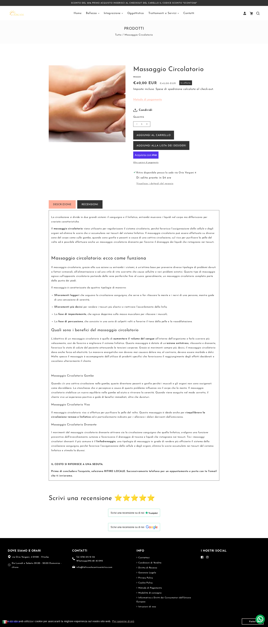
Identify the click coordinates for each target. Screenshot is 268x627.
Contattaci (144, 558)
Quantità (138, 117)
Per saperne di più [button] (123, 621)
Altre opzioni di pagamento (146, 162)
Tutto (118, 35)
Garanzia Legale (147, 573)
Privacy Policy (145, 578)
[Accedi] (244, 13)
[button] (251, 13)
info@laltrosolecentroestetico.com (94, 567)
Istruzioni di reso (147, 607)
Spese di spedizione (169, 89)
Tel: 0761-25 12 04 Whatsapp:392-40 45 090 (89, 559)
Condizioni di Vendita (149, 563)
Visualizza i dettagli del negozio (154, 184)
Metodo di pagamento (147, 99)
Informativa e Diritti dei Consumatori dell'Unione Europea (163, 600)
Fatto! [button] (252, 621)
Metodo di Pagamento (150, 588)
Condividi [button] (145, 110)
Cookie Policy (145, 583)
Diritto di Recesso (147, 568)
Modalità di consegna (149, 593)
